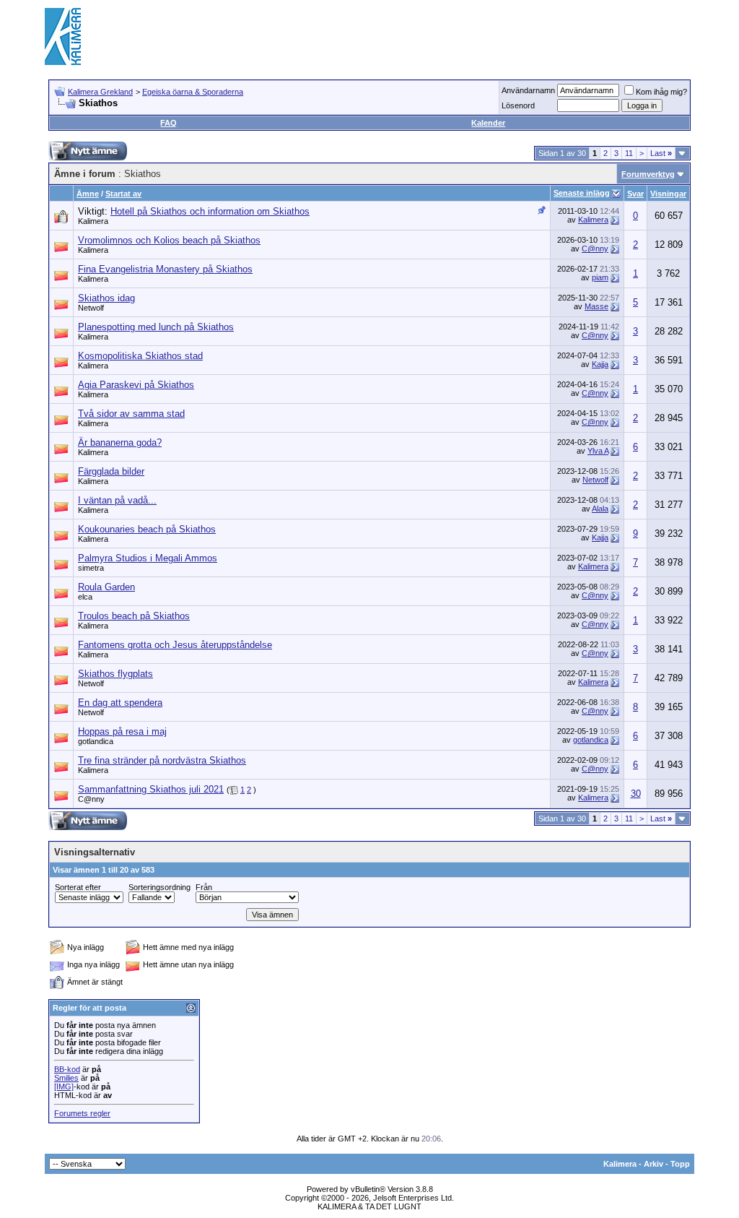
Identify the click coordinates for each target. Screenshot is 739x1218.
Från (204, 887)
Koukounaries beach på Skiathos (147, 529)
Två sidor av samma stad (131, 413)
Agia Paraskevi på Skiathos (136, 384)
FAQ (168, 122)
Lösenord (518, 105)
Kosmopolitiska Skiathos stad (140, 355)
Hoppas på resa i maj (122, 731)
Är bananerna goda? (120, 442)
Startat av (123, 193)
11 (629, 153)
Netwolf (91, 307)
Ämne (87, 193)
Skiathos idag (106, 298)
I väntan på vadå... (117, 500)
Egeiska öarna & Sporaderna (192, 91)
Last (661, 153)
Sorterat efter (78, 887)
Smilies (66, 1078)
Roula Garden (106, 587)
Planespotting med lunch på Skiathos (156, 326)
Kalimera (93, 221)
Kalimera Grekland (100, 91)
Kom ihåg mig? (661, 91)
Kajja (600, 364)
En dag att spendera (120, 702)
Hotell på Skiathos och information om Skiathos (210, 211)
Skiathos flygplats (115, 673)
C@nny (595, 248)
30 (636, 793)
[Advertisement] (431, 36)
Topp (680, 1163)
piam (600, 277)
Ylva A (597, 450)
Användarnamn (528, 90)
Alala (600, 508)
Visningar (668, 193)
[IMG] (64, 1086)
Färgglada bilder (111, 471)
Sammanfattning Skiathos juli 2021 (151, 789)
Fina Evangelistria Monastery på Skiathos (165, 269)
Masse (596, 306)
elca (85, 596)
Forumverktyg (648, 174)
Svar (635, 193)
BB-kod (67, 1069)
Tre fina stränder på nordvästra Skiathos (162, 760)
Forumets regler (82, 1113)
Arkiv (653, 1163)
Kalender (488, 122)
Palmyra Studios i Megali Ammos (147, 558)
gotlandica (95, 741)
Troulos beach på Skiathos (134, 615)
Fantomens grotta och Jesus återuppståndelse (175, 644)
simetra (91, 567)
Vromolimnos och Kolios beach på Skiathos (169, 240)
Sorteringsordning (159, 887)
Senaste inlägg (582, 193)
